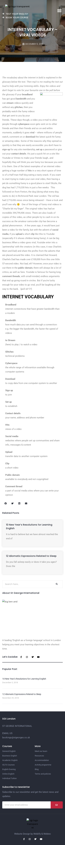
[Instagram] (27, 657)
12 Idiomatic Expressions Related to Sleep (31, 556)
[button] (59, 10)
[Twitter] (33, 657)
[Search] (56, 584)
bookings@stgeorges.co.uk (16, 737)
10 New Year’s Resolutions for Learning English (24, 679)
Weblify (37, 833)
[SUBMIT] (57, 804)
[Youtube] (38, 657)
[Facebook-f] (21, 657)
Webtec (47, 833)
